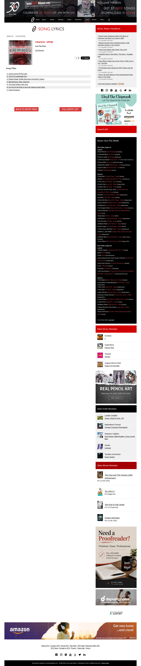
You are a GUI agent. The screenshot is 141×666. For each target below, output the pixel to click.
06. (26, 87)
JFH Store (54, 648)
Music (44, 19)
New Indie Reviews (107, 408)
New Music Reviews (107, 329)
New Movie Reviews (107, 465)
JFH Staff (81, 646)
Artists (52, 19)
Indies (69, 19)
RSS (122, 84)
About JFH (45, 646)
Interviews (78, 19)
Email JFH (65, 646)
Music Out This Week (108, 140)
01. (17, 74)
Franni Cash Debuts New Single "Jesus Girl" (113, 49)
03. (25, 79)
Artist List (10, 36)
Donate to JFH (64, 648)
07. (13, 90)
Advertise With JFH (93, 646)
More (102, 19)
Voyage (107, 357)
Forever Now (109, 348)
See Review (39, 50)
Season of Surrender (112, 366)
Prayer (73, 648)
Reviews (60, 19)
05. (17, 84)
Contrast (108, 448)
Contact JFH (55, 646)
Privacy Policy (105, 663)
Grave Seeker (110, 457)
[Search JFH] (109, 19)
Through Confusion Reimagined (116, 427)
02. (17, 76)
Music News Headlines (108, 28)
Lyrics (87, 19)
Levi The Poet (20, 36)
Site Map (73, 646)
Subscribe (81, 648)
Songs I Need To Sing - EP (114, 418)
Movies (94, 19)
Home (37, 19)
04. (18, 82)
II (105, 338)
